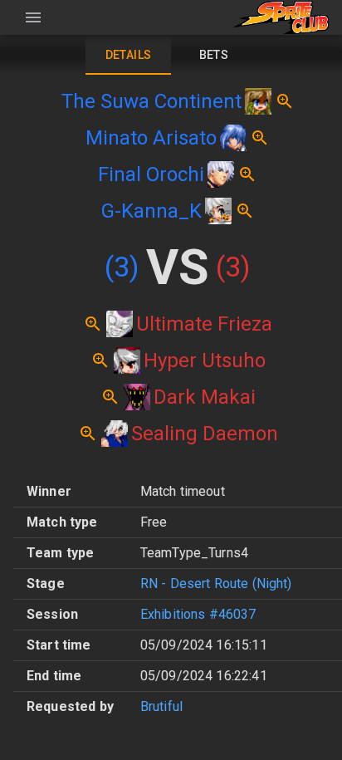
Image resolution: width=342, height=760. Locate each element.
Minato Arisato (151, 138)
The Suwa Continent (151, 101)
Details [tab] (128, 54)
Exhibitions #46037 (198, 614)
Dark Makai (205, 397)
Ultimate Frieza (204, 324)
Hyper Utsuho (205, 360)
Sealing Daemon (204, 433)
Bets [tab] (214, 54)
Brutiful (161, 706)
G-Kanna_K (151, 211)
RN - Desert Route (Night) (216, 583)
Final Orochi (151, 174)
